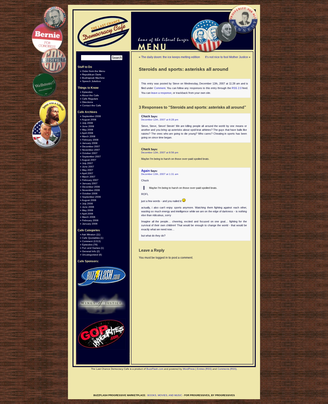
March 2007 (88, 176)
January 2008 (89, 143)
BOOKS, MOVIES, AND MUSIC (164, 395)
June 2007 (88, 166)
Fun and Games (91, 248)
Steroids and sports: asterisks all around (183, 69)
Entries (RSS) (204, 369)
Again (145, 170)
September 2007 (91, 156)
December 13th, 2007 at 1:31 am (159, 174)
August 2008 (89, 119)
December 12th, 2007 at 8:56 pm (159, 152)
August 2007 (89, 160)
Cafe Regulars (90, 98)
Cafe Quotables (91, 238)
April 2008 (87, 133)
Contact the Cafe (91, 105)
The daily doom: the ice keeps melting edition (170, 57)
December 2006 (91, 186)
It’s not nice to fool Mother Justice (226, 57)
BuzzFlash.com (154, 369)
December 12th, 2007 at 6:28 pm (159, 119)
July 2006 (87, 203)
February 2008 (90, 139)
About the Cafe (90, 95)
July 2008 (87, 123)
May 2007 (87, 170)
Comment (159, 88)
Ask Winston (89, 234)
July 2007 (87, 163)
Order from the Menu (93, 71)
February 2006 (90, 220)
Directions (87, 102)
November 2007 (91, 150)
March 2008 (88, 136)
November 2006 (91, 190)
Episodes (87, 92)
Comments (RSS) (227, 369)
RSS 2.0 (236, 88)
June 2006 (88, 207)
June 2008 (88, 126)
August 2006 (89, 200)
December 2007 (91, 146)
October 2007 (89, 153)
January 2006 (89, 223)
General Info (89, 251)
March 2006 (88, 217)
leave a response (161, 92)
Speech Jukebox (91, 81)
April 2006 (87, 213)
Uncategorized (90, 254)
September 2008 (91, 116)
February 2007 (90, 180)
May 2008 (87, 129)
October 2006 (89, 193)
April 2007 (87, 173)
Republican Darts (91, 74)
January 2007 (89, 183)
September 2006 (91, 197)
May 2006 (87, 210)
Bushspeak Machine (93, 78)
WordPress (189, 369)
